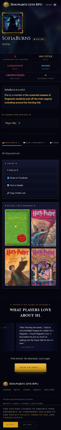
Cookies (25, 403)
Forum (7, 390)
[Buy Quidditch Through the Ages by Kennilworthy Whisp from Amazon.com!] (17, 227)
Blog (17, 390)
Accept (11, 425)
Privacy (7, 403)
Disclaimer (37, 403)
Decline (27, 425)
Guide (26, 390)
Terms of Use (39, 415)
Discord (49, 390)
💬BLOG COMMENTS (34, 143)
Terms (16, 403)
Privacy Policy (19, 415)
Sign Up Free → (30, 367)
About (37, 390)
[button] (12, 22)
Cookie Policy (13, 418)
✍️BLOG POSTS (10, 143)
